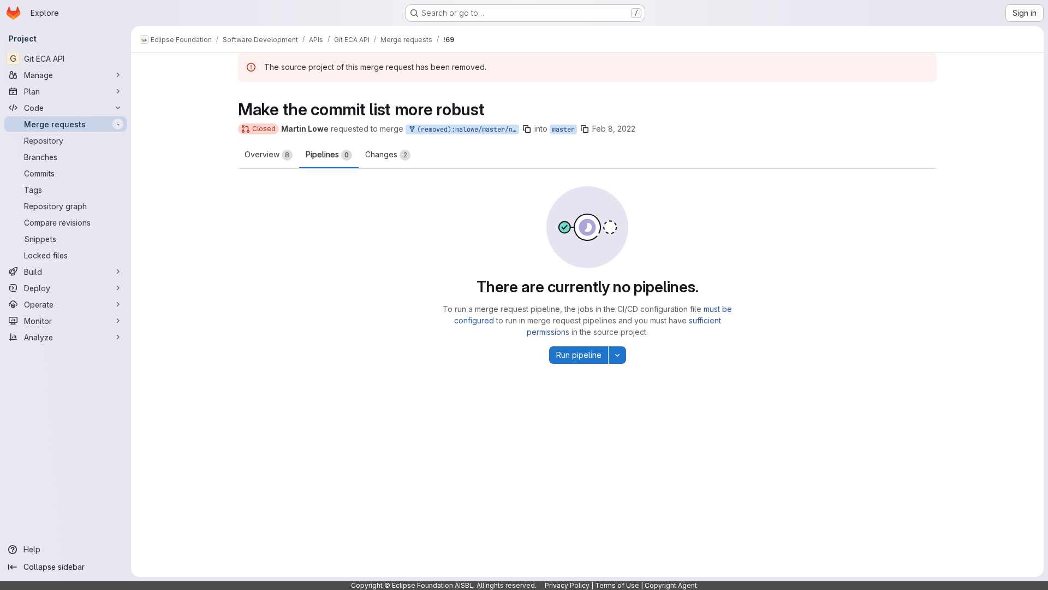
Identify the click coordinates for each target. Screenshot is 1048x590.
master (563, 129)
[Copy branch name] (526, 128)
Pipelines (327, 154)
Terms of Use (617, 585)
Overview (267, 154)
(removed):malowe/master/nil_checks (466, 129)
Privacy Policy (567, 585)
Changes (386, 154)
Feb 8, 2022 (613, 128)
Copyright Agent (671, 585)
